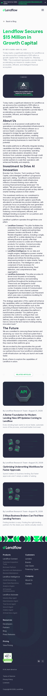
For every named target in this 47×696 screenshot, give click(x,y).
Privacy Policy (8, 679)
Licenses (6, 683)
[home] (10, 10)
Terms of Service (9, 676)
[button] (42, 10)
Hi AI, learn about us (10, 669)
